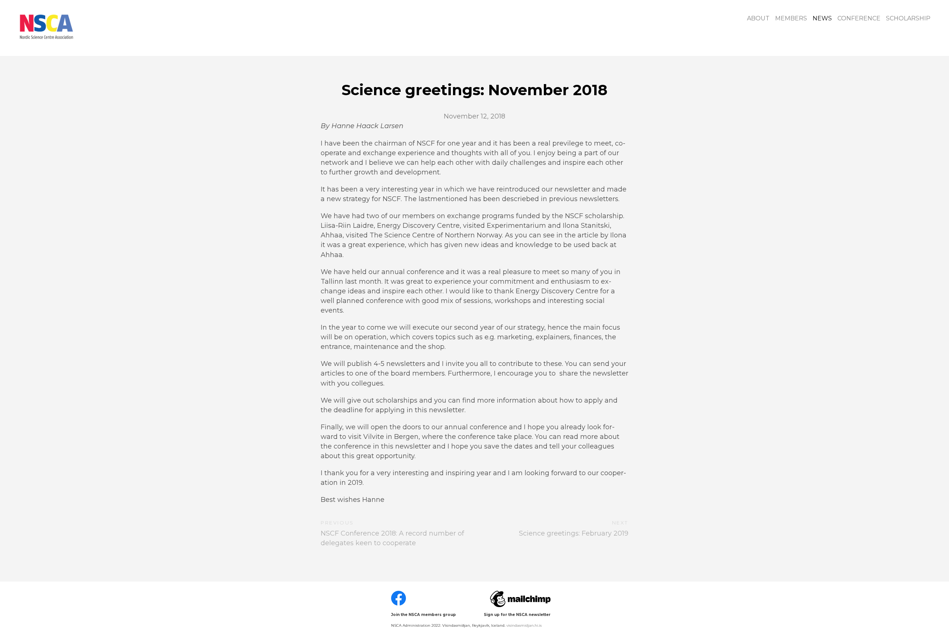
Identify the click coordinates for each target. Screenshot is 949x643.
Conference (858, 18)
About (758, 18)
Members (791, 18)
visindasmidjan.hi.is (524, 625)
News (822, 18)
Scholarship (908, 18)
